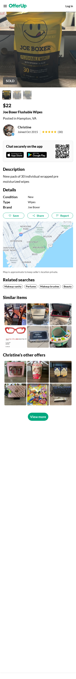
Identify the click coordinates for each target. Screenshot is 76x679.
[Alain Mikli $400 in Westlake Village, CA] (15, 337)
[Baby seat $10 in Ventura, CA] (61, 337)
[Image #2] (17, 95)
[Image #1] (6, 95)
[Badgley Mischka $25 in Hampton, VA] (15, 394)
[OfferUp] (18, 6)
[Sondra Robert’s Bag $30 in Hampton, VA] (61, 394)
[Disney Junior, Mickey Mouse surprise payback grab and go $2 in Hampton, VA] (38, 394)
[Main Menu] (5, 6)
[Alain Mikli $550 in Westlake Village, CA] (61, 314)
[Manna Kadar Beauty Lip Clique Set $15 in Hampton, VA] (15, 372)
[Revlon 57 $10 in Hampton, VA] (38, 372)
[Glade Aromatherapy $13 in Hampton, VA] (61, 372)
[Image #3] (27, 95)
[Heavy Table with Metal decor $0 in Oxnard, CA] (15, 314)
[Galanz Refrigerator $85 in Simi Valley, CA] (38, 314)
